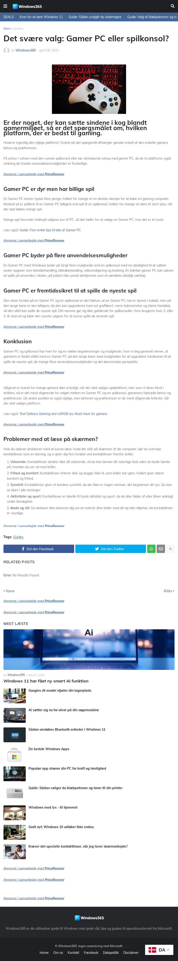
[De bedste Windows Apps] (14, 754)
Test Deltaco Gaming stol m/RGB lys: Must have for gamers (63, 414)
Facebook (91, 953)
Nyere (10, 591)
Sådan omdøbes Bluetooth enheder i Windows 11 (67, 729)
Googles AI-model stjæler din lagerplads (60, 690)
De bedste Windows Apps (49, 749)
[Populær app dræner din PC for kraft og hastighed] (14, 773)
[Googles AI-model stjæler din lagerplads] (14, 695)
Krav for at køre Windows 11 (41, 17)
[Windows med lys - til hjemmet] (14, 812)
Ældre (167, 591)
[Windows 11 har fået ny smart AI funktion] (89, 649)
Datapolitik (111, 953)
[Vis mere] (170, 549)
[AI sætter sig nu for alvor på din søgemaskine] (14, 715)
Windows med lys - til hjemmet (53, 807)
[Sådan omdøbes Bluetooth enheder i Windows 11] (14, 734)
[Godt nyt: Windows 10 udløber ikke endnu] (14, 832)
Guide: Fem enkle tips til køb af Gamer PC (50, 230)
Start (7, 28)
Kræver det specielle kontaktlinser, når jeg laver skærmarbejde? (78, 846)
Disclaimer (131, 953)
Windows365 (67, 946)
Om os (58, 953)
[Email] (161, 549)
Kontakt (73, 953)
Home (44, 953)
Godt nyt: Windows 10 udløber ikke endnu (61, 827)
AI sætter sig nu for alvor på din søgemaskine (64, 710)
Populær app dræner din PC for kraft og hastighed (67, 768)
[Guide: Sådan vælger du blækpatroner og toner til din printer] (14, 793)
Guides (18, 28)
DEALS (8, 17)
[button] (5, 6)
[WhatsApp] (151, 549)
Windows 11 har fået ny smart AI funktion (46, 681)
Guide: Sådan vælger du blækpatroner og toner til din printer (75, 788)
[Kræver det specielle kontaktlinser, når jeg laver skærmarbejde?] (14, 851)
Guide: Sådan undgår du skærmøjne (95, 17)
